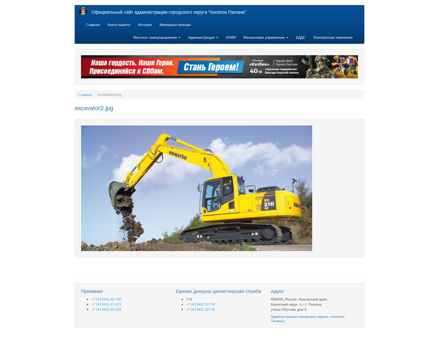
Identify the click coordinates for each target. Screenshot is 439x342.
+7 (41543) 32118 (200, 309)
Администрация (202, 37)
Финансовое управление (264, 37)
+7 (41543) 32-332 (106, 309)
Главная (93, 24)
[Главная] (85, 11)
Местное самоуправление (155, 37)
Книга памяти (119, 24)
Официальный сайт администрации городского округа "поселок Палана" (168, 11)
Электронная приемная (333, 37)
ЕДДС (300, 37)
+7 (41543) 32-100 (106, 299)
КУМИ (231, 37)
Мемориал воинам (175, 24)
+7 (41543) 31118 (200, 304)
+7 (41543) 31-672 (106, 304)
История (145, 24)
